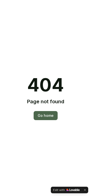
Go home (46, 115)
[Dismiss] (85, 190)
